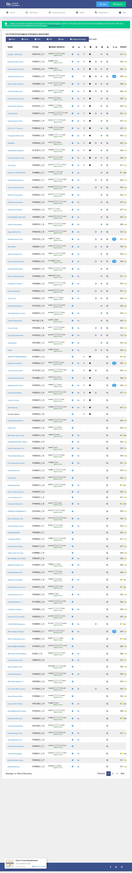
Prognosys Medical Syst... (16, 136)
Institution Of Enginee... (15, 284)
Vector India (12, 298)
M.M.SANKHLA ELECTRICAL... (17, 711)
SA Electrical (12, 478)
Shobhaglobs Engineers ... (16, 150)
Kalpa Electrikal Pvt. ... (15, 232)
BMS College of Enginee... (16, 632)
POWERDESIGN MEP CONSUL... (18, 442)
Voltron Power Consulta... (16, 553)
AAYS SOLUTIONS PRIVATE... (17, 173)
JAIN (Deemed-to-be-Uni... (16, 76)
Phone (35, 47)
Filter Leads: (92, 39)
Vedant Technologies (15, 224)
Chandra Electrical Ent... (16, 91)
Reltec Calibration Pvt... (15, 254)
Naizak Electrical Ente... (15, 696)
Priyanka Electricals (14, 674)
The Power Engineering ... (16, 180)
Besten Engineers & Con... (16, 69)
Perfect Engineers (13, 485)
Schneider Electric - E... (15, 602)
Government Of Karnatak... (17, 617)
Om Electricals (12, 113)
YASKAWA (11, 143)
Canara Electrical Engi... (16, 726)
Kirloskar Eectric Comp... (16, 760)
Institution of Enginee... (15, 609)
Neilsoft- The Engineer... (15, 195)
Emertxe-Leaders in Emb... (16, 158)
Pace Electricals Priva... (15, 733)
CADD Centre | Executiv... (16, 84)
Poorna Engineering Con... (16, 448)
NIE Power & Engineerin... (16, 202)
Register (119, 4)
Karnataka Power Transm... (17, 313)
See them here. (54, 26)
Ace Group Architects (15, 393)
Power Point (11, 428)
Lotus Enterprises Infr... (15, 497)
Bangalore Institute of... (15, 363)
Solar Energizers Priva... (16, 121)
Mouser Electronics (14, 291)
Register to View (58, 55)
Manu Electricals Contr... (16, 519)
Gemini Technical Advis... (16, 492)
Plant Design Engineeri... (16, 106)
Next (123, 773)
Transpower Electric (14, 539)
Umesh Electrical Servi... (16, 371)
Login (104, 4)
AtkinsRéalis (12, 247)
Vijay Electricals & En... (15, 740)
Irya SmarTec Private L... (16, 704)
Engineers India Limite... (16, 62)
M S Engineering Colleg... (16, 99)
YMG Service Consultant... (16, 378)
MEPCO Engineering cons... (17, 639)
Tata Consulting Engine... (16, 187)
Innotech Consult (13, 400)
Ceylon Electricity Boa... (15, 321)
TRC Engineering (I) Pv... (16, 660)
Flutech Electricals (14, 470)
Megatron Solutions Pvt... (16, 565)
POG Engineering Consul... (17, 463)
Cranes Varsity (13, 328)
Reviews (124, 47)
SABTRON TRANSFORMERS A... (18, 357)
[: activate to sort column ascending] (73, 47)
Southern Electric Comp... (16, 526)
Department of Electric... (16, 210)
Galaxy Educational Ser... (16, 335)
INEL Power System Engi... (16, 435)
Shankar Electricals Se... (16, 421)
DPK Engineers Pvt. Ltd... (16, 595)
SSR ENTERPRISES (14, 533)
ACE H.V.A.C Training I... (16, 128)
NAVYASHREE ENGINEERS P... (17, 646)
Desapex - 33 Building (15, 54)
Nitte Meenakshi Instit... (15, 239)
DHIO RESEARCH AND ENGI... (17, 217)
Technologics (12, 343)
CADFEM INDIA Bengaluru (16, 624)
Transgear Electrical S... (16, 504)
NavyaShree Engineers (15, 269)
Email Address (58, 47)
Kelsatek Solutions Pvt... (15, 572)
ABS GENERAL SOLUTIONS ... (17, 558)
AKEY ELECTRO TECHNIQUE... (17, 654)
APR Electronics (13, 408)
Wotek (10, 350)
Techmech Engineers (15, 754)
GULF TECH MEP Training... (17, 689)
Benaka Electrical (13, 767)
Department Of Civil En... (16, 385)
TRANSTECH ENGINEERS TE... (17, 511)
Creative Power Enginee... (16, 746)
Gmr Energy (12, 165)
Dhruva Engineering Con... (16, 456)
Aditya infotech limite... (15, 667)
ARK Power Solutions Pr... (16, 681)
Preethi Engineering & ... (16, 306)
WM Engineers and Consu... (17, 587)
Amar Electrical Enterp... (16, 546)
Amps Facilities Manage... (16, 276)
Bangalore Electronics (15, 718)
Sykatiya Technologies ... (16, 580)
